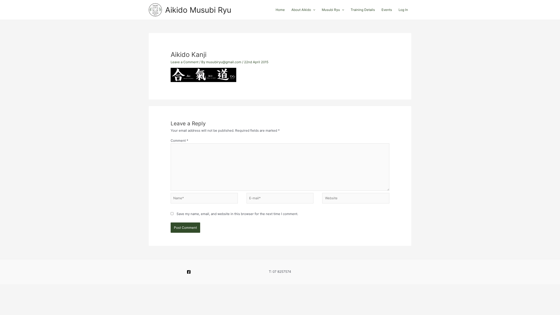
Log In (403, 10)
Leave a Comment (184, 62)
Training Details (363, 10)
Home (280, 10)
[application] (313, 10)
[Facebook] (189, 272)
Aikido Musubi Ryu (198, 9)
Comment (179, 140)
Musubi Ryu (331, 10)
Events (387, 10)
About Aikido (301, 10)
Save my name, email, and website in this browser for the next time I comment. (237, 214)
